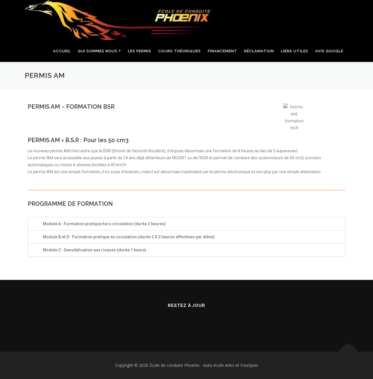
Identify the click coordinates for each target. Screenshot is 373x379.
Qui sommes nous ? (99, 51)
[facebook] (179, 321)
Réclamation (259, 51)
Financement (222, 51)
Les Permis (139, 51)
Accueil (62, 51)
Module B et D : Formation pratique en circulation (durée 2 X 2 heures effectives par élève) (129, 237)
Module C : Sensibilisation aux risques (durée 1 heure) (94, 250)
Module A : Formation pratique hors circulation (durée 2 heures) (104, 223)
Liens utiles (294, 51)
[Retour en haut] (348, 352)
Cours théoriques (179, 51)
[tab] (186, 223)
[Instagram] (193, 321)
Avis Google (329, 51)
